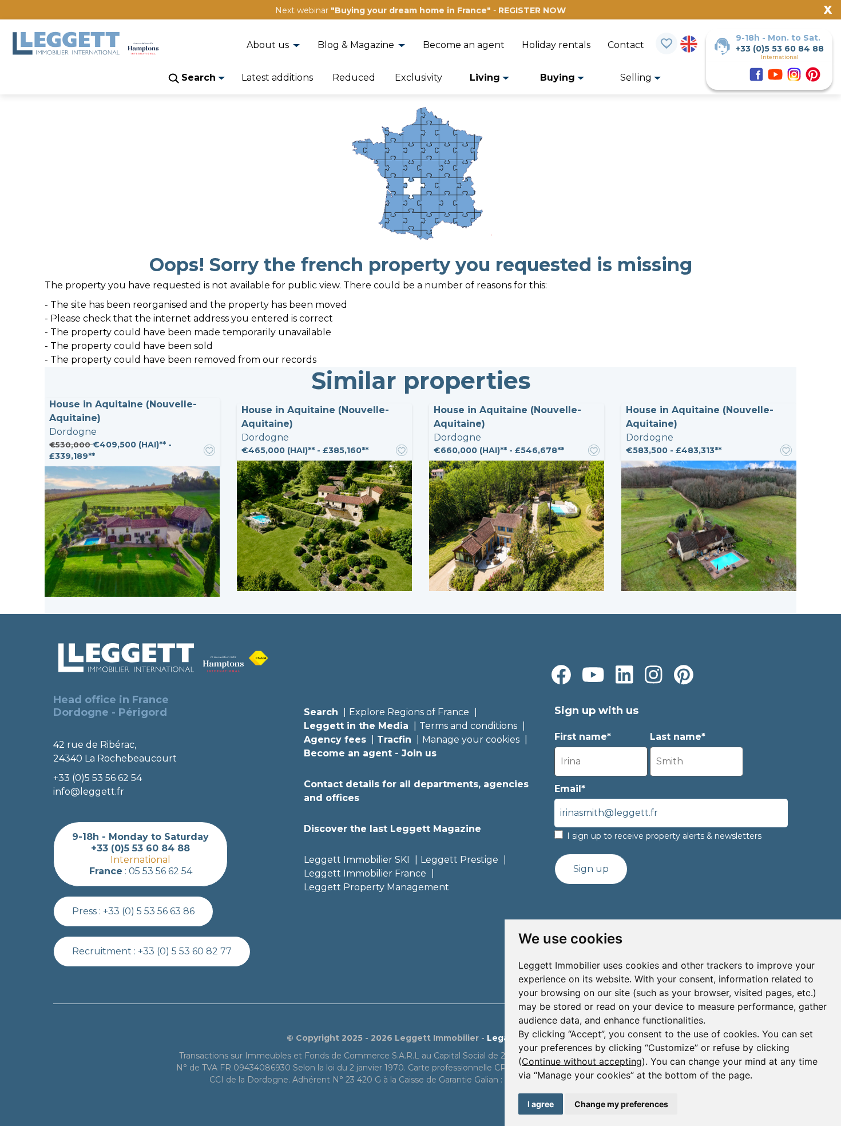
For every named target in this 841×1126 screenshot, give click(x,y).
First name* (582, 736)
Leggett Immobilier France (365, 873)
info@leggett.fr (88, 791)
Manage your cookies (470, 739)
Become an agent (464, 44)
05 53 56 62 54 (160, 871)
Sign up (591, 868)
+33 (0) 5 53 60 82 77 (185, 951)
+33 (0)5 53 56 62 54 (97, 777)
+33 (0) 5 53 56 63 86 (149, 911)
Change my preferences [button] (621, 1104)
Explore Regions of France (409, 712)
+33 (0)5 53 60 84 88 (780, 49)
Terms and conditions (468, 725)
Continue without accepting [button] (582, 1061)
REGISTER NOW (532, 10)
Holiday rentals (556, 44)
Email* (569, 788)
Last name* (677, 736)
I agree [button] (540, 1104)
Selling (637, 77)
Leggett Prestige (459, 859)
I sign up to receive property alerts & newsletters (664, 836)
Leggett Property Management (376, 887)
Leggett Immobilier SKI (357, 859)
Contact (626, 44)
